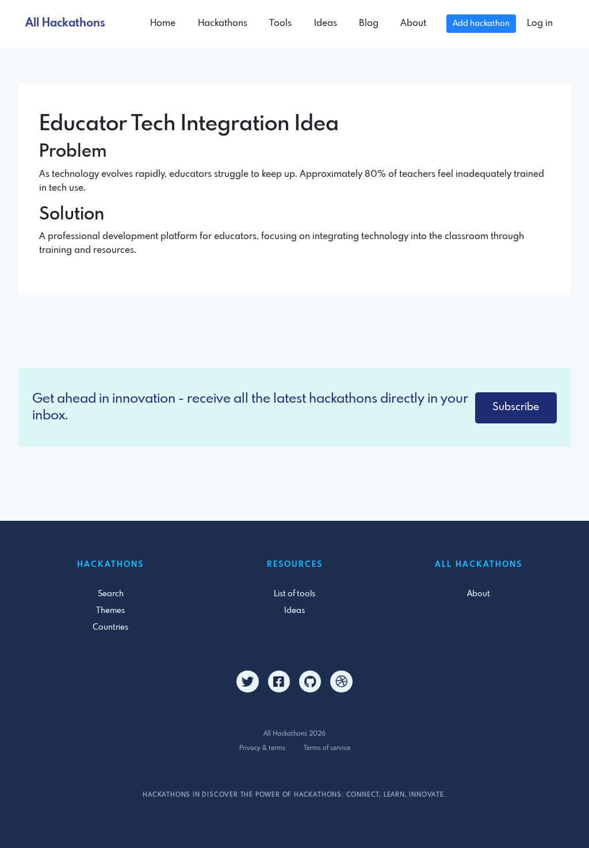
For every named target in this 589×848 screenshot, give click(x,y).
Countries (110, 627)
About (413, 23)
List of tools (294, 594)
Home (162, 23)
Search (111, 594)
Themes (110, 611)
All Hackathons (65, 23)
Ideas (325, 23)
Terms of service (327, 748)
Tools (280, 23)
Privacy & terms (262, 748)
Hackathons (222, 23)
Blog (368, 23)
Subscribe (515, 407)
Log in (540, 23)
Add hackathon (481, 24)
